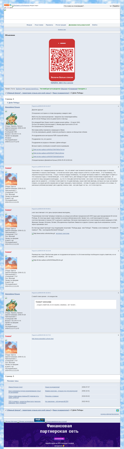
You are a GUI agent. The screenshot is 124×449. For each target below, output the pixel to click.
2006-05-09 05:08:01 (45, 208)
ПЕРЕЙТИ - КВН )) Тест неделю (62, 83)
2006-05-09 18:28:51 (45, 292)
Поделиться (35, 106)
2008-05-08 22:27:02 (45, 335)
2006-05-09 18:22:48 (45, 250)
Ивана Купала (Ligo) (16, 387)
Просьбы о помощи (51, 396)
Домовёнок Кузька (12, 107)
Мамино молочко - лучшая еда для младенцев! (61, 391)
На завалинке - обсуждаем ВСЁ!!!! (56, 401)
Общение (64, 89)
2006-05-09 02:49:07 (45, 106)
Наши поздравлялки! (61, 93)
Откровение (73, 89)
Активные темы (62, 29)
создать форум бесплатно (110, 414)
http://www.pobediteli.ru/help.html (43, 338)
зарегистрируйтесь (32, 89)
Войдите (19, 89)
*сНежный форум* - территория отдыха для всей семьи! (29, 93)
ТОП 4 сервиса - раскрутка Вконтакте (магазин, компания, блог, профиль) (25, 402)
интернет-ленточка (62, 233)
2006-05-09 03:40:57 (45, 166)
